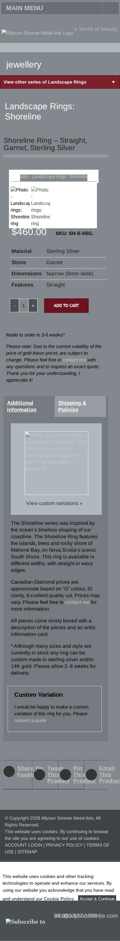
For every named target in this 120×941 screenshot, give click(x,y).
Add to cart (66, 305)
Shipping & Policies (72, 406)
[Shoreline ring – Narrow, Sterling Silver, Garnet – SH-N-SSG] (54, 179)
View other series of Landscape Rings (45, 82)
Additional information (21, 406)
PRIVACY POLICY (64, 845)
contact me (74, 359)
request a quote (30, 720)
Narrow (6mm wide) (69, 273)
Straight (55, 285)
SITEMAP (27, 851)
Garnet (54, 262)
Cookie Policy (59, 898)
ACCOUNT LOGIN (23, 845)
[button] (114, 47)
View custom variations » (54, 503)
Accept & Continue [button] (97, 898)
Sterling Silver (63, 251)
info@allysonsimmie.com (86, 916)
